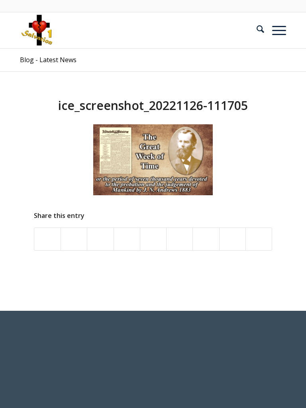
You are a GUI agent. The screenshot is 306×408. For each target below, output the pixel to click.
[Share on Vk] (206, 239)
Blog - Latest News (48, 59)
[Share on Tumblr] (179, 239)
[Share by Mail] (259, 239)
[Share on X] (74, 239)
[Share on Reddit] (232, 239)
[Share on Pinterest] (127, 239)
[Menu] (275, 30)
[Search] (256, 30)
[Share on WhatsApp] (100, 239)
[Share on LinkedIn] (153, 239)
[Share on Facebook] (47, 239)
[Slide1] (37, 30)
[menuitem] (256, 30)
